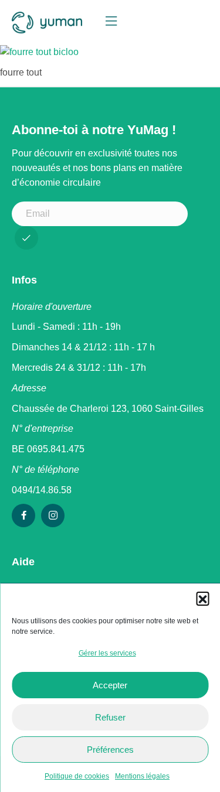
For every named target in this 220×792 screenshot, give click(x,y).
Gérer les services (107, 653)
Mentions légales (142, 776)
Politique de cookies (77, 776)
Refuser (110, 717)
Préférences (110, 750)
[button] (202, 598)
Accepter (110, 685)
